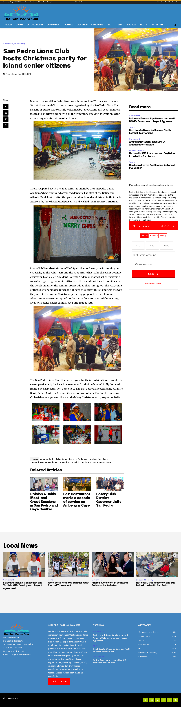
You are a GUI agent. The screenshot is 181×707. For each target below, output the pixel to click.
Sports (131, 127)
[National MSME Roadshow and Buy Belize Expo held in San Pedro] (157, 564)
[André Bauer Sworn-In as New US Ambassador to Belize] (113, 564)
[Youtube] (176, 1)
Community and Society (14, 44)
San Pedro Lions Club (69, 462)
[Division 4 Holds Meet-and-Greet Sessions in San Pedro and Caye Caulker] (44, 484)
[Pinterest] (169, 1)
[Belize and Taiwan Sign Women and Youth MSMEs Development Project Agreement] (24, 564)
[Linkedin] (165, 1)
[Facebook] (157, 1)
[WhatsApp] (5, 125)
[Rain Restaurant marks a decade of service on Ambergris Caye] (77, 484)
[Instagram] (161, 1)
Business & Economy (137, 150)
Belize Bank (61, 459)
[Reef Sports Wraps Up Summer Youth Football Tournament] (68, 564)
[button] (174, 25)
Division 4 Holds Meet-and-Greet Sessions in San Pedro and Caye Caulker (44, 501)
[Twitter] (172, 1)
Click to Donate (59, 681)
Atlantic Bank (46, 459)
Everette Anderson (78, 459)
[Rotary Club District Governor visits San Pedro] (110, 484)
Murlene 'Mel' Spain (99, 459)
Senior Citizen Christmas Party (96, 462)
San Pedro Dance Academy (44, 462)
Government (134, 116)
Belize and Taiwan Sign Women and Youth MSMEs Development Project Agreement (22, 586)
